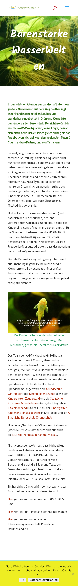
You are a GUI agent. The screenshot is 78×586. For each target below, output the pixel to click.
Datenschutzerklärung (43, 579)
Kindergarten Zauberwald (24, 399)
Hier (10, 499)
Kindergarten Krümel (42, 394)
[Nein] (73, 574)
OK (22, 579)
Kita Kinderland (17, 408)
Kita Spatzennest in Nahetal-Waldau (34, 435)
